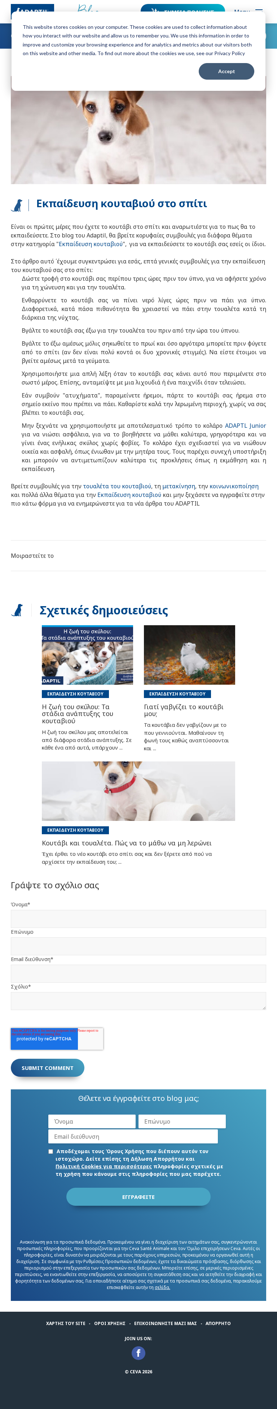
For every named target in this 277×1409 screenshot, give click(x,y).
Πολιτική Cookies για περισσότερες (104, 1166)
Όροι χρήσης (110, 1323)
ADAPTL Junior (245, 426)
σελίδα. (162, 1287)
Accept (226, 71)
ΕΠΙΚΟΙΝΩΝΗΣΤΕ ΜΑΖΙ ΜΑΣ (165, 1323)
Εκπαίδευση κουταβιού (91, 244)
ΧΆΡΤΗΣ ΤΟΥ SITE (65, 1323)
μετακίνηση (178, 486)
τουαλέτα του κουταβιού (117, 486)
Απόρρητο (218, 1323)
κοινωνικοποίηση (234, 486)
